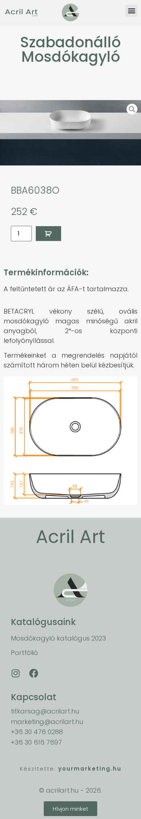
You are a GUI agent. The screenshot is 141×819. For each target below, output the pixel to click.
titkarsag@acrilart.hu (45, 711)
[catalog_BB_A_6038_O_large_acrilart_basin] (70, 132)
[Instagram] (16, 673)
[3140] (48, 233)
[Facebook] (34, 673)
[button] (131, 11)
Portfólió (24, 652)
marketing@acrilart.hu (47, 721)
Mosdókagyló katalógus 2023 (58, 638)
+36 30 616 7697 (36, 742)
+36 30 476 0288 (37, 731)
